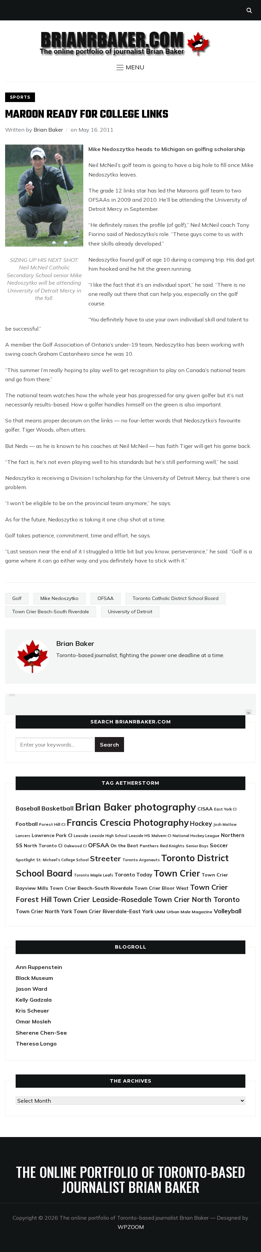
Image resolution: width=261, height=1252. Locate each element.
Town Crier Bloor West (161, 888)
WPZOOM (131, 1226)
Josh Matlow (225, 824)
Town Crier (177, 873)
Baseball (28, 808)
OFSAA (106, 598)
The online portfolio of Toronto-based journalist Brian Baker (130, 1179)
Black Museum (34, 977)
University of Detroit (130, 611)
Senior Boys (197, 845)
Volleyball (227, 911)
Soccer (219, 845)
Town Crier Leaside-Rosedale (102, 899)
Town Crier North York (44, 911)
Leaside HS (139, 835)
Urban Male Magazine (189, 911)
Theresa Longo (36, 1043)
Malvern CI (161, 835)
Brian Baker (48, 129)
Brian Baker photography (135, 807)
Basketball (57, 808)
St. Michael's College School (62, 859)
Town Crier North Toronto (197, 899)
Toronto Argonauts (141, 859)
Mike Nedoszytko (59, 598)
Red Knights (172, 845)
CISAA (205, 809)
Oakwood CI (75, 846)
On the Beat (124, 845)
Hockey (201, 824)
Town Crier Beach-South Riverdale (50, 611)
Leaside (81, 835)
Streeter (105, 858)
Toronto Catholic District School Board (176, 598)
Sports (20, 97)
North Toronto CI (43, 845)
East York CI (225, 809)
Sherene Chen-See (41, 1032)
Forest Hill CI (52, 824)
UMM (160, 911)
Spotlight (25, 859)
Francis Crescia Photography (128, 822)
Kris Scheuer (32, 1010)
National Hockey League (196, 835)
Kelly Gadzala (34, 999)
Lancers (23, 835)
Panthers (149, 845)
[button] (130, 67)
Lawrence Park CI (52, 835)
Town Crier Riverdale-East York (113, 911)
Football (27, 823)
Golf (16, 598)
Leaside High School (108, 835)
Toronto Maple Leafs (93, 875)
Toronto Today (133, 874)
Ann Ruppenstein (39, 967)
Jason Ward (31, 988)
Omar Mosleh (33, 1021)
